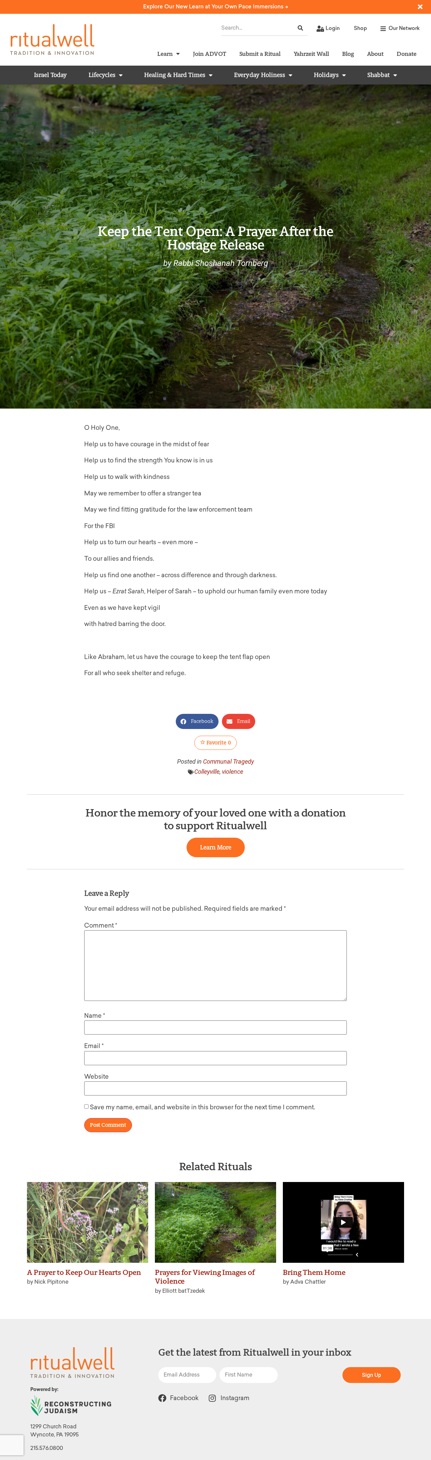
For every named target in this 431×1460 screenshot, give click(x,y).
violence (232, 771)
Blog (348, 53)
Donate (407, 53)
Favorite (218, 742)
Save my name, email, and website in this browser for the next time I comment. (202, 1107)
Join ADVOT (209, 53)
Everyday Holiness (259, 75)
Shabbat (378, 75)
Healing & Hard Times (174, 75)
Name (94, 1016)
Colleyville (207, 771)
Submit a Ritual (259, 53)
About (375, 53)
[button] (197, 721)
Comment (100, 926)
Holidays (326, 75)
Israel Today (50, 75)
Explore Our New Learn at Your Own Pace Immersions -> (215, 6)
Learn (165, 53)
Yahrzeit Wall (311, 53)
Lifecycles (102, 75)
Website (96, 1077)
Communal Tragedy (228, 761)
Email (94, 1046)
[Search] (300, 28)
